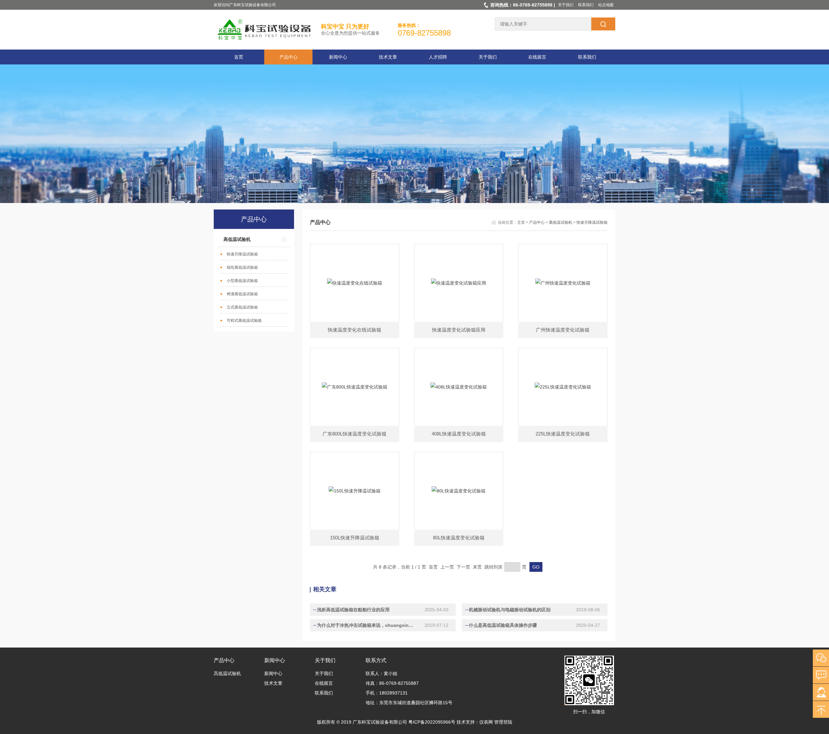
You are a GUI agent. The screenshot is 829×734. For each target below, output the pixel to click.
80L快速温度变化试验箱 (458, 537)
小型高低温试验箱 (242, 280)
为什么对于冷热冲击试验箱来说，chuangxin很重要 (366, 625)
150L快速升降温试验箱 (354, 537)
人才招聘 (438, 57)
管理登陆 (503, 722)
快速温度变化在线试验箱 (354, 330)
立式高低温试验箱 (242, 307)
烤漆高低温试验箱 (242, 294)
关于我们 (565, 5)
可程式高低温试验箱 (244, 320)
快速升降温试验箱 (242, 254)
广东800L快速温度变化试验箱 (354, 433)
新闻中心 (338, 57)
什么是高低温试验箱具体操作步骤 (503, 625)
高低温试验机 (237, 239)
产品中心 (288, 57)
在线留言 (537, 57)
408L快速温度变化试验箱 (459, 433)
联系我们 (586, 5)
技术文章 (388, 57)
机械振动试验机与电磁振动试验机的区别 (510, 609)
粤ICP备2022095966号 (431, 722)
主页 (521, 222)
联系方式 (376, 660)
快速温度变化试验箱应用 (458, 330)
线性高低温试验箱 (242, 267)
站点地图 (606, 5)
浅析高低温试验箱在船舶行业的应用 (353, 609)
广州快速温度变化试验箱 (562, 330)
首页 (238, 57)
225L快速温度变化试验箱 (563, 433)
